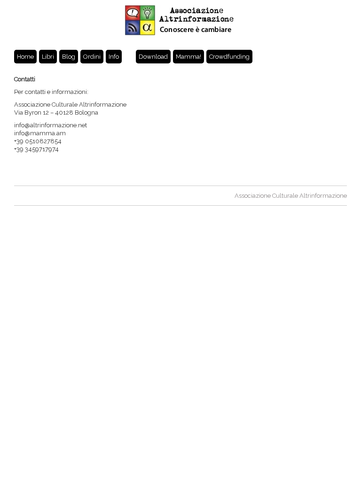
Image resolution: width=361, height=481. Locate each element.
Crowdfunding (229, 56)
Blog (68, 56)
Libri (48, 56)
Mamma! (188, 56)
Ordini (92, 56)
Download (153, 56)
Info (114, 56)
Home (25, 56)
